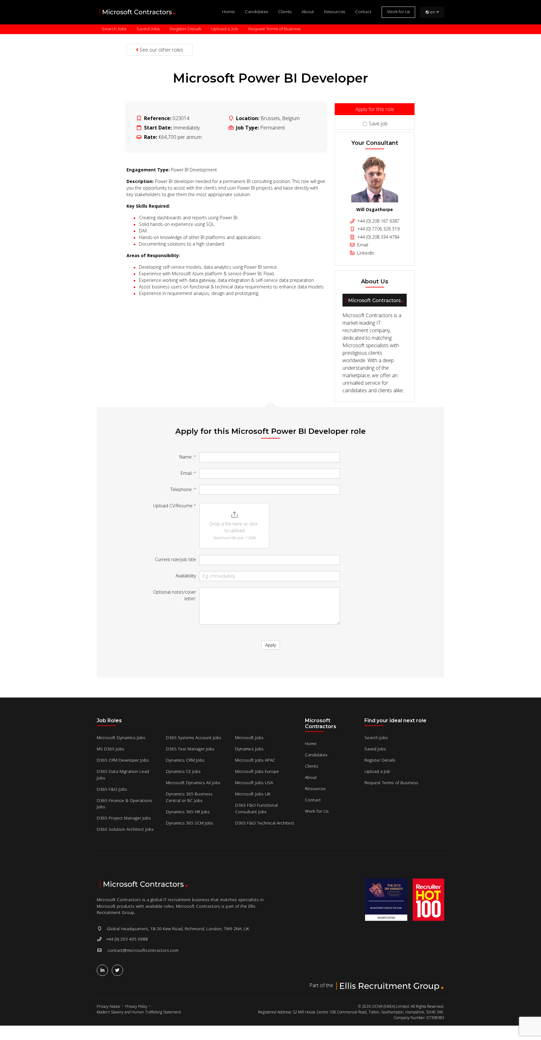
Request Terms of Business (274, 28)
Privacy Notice (108, 1006)
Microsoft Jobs (249, 737)
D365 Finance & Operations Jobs (124, 803)
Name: (187, 457)
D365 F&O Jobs (112, 789)
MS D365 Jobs (110, 749)
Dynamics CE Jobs (183, 771)
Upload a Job (224, 28)
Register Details (185, 28)
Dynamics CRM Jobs (185, 760)
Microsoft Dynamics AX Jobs (193, 782)
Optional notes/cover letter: (174, 595)
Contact (363, 11)
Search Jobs (114, 28)
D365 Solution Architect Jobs (125, 829)
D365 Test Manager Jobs (190, 749)
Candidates (256, 11)
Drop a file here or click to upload (234, 527)
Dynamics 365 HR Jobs (188, 811)
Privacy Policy (136, 1006)
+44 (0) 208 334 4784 (377, 237)
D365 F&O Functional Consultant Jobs (256, 808)
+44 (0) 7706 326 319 (377, 229)
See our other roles (160, 49)
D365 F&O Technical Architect (264, 823)
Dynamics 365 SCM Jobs (189, 823)
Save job (378, 123)
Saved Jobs (148, 28)
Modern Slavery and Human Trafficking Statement (139, 1012)
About (307, 11)
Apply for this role (374, 109)
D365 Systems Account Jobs (193, 737)
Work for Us (398, 11)
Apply (270, 644)
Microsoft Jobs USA (254, 782)
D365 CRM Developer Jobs (123, 760)
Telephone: (183, 489)
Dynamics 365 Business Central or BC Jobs (189, 797)
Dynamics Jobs (249, 749)
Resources (334, 11)
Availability (186, 576)
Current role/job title (175, 559)
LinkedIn (365, 253)
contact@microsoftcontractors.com (142, 950)
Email (362, 245)
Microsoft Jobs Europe (257, 771)
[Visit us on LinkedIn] (104, 970)
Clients (284, 11)
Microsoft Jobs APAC (255, 760)
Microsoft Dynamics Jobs (121, 737)
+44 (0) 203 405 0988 (127, 939)
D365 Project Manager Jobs (124, 818)
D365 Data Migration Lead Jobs (123, 774)
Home (228, 11)
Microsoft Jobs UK (252, 794)
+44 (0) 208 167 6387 (377, 221)
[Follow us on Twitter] (119, 970)
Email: (188, 473)
